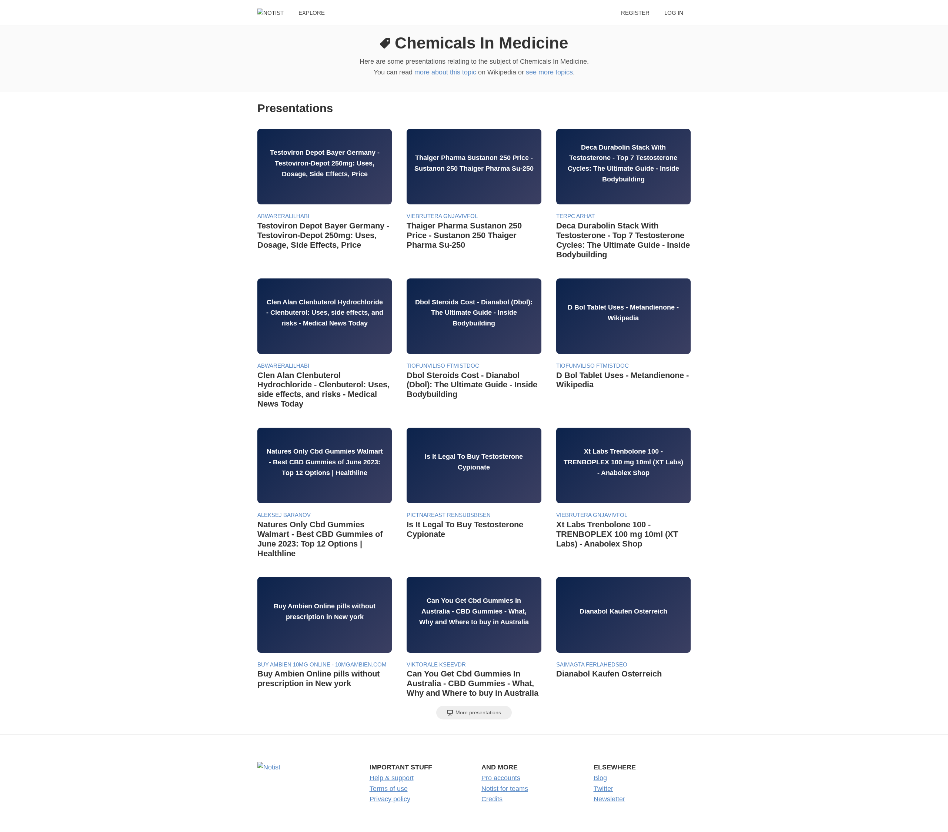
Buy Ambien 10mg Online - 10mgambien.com (322, 664)
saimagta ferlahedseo (591, 664)
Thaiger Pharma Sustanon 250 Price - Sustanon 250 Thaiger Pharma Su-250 (464, 235)
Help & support (392, 778)
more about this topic (445, 72)
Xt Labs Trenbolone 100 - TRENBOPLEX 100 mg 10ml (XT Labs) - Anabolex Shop (617, 534)
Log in (673, 13)
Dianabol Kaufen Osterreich (609, 673)
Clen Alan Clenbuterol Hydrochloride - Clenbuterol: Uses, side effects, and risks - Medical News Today (323, 390)
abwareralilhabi (283, 216)
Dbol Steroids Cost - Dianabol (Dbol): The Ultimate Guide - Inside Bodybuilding (472, 385)
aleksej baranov (284, 515)
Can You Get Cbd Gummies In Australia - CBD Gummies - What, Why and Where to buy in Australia (472, 683)
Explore (311, 13)
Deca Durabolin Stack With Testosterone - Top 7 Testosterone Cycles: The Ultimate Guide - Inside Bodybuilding (623, 240)
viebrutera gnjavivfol (442, 216)
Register (635, 13)
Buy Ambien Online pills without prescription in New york (318, 678)
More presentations (477, 712)
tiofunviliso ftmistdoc (443, 365)
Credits (492, 799)
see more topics (549, 72)
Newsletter (609, 799)
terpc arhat (575, 216)
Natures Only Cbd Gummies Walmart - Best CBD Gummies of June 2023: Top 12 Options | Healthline (320, 539)
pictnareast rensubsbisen (449, 515)
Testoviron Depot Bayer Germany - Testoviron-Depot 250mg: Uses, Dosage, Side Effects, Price (323, 235)
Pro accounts (500, 778)
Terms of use (389, 788)
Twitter (603, 788)
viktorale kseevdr (436, 664)
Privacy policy (390, 799)
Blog (600, 778)
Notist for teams (504, 788)
